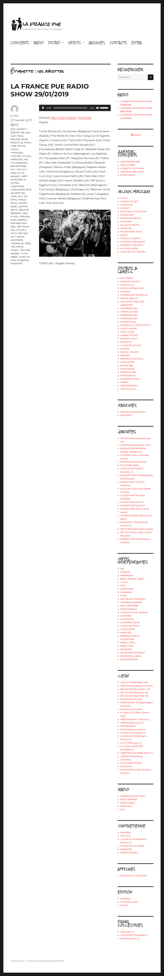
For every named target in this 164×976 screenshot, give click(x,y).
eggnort (21, 162)
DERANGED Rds (128, 318)
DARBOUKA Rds (128, 315)
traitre (24, 249)
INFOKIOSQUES (128, 609)
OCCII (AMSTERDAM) (131, 763)
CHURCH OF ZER (129, 201)
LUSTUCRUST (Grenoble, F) (134, 935)
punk (13, 219)
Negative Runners (20, 211)
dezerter (17, 159)
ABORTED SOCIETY (130, 281)
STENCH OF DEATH (130, 238)
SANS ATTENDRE (129, 659)
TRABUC (124, 382)
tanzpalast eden (21, 243)
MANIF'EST (126, 632)
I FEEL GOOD (127, 332)
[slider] (104, 107)
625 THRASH (126, 278)
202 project (19, 129)
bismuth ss (17, 142)
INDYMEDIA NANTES (131, 602)
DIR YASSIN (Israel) (129, 465)
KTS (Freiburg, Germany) (133, 729)
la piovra (18, 181)
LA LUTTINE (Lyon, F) (130, 743)
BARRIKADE (126, 575)
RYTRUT (124, 905)
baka (20, 135)
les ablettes (18, 192)
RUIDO (123, 235)
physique (24, 216)
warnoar (23, 260)
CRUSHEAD (126, 204)
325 (122, 568)
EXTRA (136, 43)
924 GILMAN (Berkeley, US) (134, 692)
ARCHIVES (97, 43)
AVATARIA (125, 832)
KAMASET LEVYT (128, 338)
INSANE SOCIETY (129, 335)
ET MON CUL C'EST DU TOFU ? (136, 325)
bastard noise (19, 139)
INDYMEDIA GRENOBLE (133, 599)
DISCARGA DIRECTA (130, 218)
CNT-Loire (125, 836)
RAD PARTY (126, 415)
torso (14, 249)
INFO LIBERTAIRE (129, 605)
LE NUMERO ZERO (130, 622)
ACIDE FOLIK (127, 285)
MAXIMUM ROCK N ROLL (133, 412)
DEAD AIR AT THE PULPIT (133, 211)
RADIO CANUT (127, 802)
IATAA (123, 595)
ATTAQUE (125, 572)
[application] (75, 108)
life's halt (17, 196)
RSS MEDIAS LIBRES (130, 656)
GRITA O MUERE (128, 328)
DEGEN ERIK (127, 215)
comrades (17, 152)
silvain (14, 115)
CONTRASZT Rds (128, 308)
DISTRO (54, 43)
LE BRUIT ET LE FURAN (132, 168)
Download (84, 117)
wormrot (17, 263)
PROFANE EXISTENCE (131, 358)
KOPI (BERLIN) (127, 726)
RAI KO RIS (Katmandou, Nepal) (136, 529)
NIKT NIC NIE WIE (129, 352)
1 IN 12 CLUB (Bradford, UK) (134, 682)
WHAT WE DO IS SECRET (133, 251)
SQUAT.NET (126, 766)
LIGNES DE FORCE (130, 626)
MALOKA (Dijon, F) (129, 938)
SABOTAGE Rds (128, 372)
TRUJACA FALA (128, 389)
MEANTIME (126, 228)
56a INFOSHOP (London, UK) (135, 689)
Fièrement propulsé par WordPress (45, 961)
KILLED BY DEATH (129, 225)
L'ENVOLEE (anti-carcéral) (134, 612)
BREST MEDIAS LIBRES (132, 579)
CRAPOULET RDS (129, 311)
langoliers (17, 186)
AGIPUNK (125, 291)
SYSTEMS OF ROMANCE (132, 241)
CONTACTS (118, 43)
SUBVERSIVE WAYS (130, 379)
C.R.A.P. (124, 198)
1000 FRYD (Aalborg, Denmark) (136, 685)
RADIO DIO (126, 806)
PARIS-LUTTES (127, 642)
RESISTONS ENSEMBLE (132, 652)
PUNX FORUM (127, 175)
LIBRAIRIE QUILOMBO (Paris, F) (136, 753)
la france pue (42, 24)
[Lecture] (43, 107)
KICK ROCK (126, 342)
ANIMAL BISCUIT (129, 298)
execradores (18, 166)
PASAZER (125, 355)
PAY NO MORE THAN (131, 231)
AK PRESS (125, 898)
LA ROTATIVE (127, 619)
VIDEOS (74, 43)
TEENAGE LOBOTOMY (132, 245)
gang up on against (18, 174)
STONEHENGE (128, 375)
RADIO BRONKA (128, 799)
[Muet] (97, 107)
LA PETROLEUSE (129, 902)
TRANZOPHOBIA (129, 385)
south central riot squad (19, 235)
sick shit (21, 229)
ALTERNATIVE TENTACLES (134, 295)
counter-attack (21, 155)
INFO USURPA (127, 165)
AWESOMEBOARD (130, 161)
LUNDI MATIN (127, 629)
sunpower (17, 239)
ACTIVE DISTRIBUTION (132, 288)
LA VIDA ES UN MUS (130, 345)
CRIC (122, 585)
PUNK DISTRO (127, 362)
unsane (15, 253)
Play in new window (63, 117)
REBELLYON (126, 646)
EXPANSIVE (126, 592)
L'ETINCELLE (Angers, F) (132, 732)
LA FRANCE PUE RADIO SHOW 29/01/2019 (50, 90)
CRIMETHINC (127, 589)
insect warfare (19, 178)
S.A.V (122, 809)
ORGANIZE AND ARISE (132, 171)
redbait (22, 219)
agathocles (17, 132)
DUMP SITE (126, 221)
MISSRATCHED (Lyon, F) (132, 505)
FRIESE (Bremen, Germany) (134, 719)
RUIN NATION (127, 368)
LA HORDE (126, 615)
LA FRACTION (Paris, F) (132, 502)
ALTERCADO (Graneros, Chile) (135, 445)
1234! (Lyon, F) (127, 931)
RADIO (39, 43)
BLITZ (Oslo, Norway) (131, 699)
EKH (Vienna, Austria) (131, 709)
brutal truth (18, 147)
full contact (19, 169)
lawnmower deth (21, 189)
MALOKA (125, 348)
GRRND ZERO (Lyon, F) (132, 722)
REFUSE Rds (126, 365)
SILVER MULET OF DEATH (133, 875)
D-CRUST (125, 208)
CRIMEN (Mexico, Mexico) (133, 462)
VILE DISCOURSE (129, 248)
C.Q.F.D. (124, 582)
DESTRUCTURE (128, 321)
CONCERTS (20, 43)
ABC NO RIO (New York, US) (134, 696)
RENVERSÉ (126, 649)
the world (17, 246)
